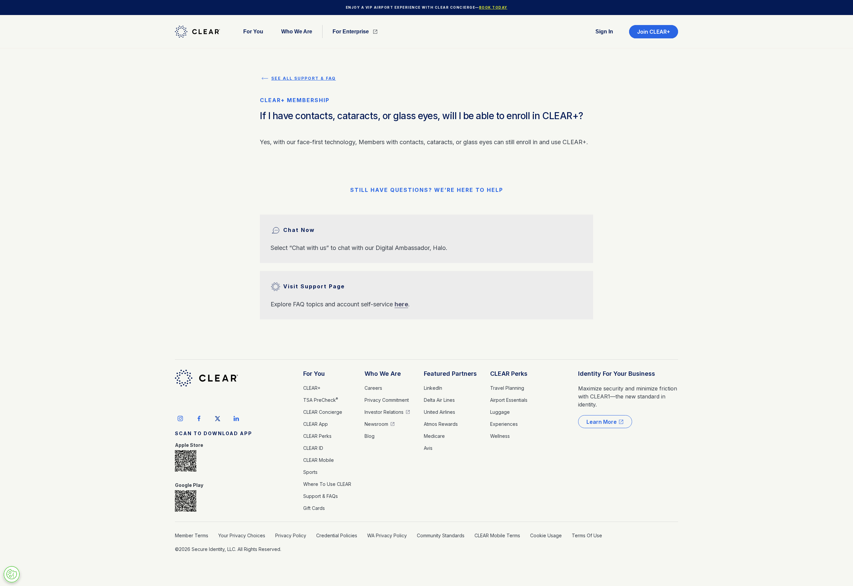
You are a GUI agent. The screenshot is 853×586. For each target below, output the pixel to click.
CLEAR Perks (317, 436)
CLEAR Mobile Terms (497, 535)
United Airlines (439, 412)
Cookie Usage (546, 535)
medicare (434, 436)
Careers (373, 388)
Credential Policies (336, 535)
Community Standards (440, 535)
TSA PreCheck (320, 400)
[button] (253, 31)
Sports (310, 472)
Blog (370, 436)
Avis (428, 448)
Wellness (500, 436)
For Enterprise (351, 31)
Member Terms (191, 535)
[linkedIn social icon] (236, 418)
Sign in (604, 31)
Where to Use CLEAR (327, 484)
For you (253, 31)
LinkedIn (433, 388)
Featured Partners (450, 373)
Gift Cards (314, 508)
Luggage (500, 412)
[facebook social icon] (199, 418)
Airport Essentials (508, 400)
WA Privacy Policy (387, 535)
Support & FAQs (320, 496)
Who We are (296, 31)
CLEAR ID (313, 448)
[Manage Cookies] (11, 574)
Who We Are (383, 373)
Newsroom (376, 424)
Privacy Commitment (387, 400)
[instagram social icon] (180, 418)
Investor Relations (384, 412)
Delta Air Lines (439, 400)
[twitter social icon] (217, 418)
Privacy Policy (290, 535)
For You (314, 373)
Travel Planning (507, 388)
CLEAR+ (312, 388)
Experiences (504, 424)
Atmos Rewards (441, 424)
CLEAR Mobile (318, 460)
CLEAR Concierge (322, 412)
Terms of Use (587, 535)
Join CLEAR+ (653, 31)
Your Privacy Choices (241, 535)
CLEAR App (315, 424)
